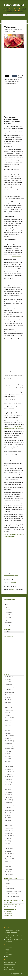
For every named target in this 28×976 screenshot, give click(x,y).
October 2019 (8, 838)
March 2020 (7, 825)
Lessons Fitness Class (9, 969)
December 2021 (8, 771)
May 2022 (7, 758)
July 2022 (7, 753)
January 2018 (8, 851)
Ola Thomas (19, 29)
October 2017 (8, 856)
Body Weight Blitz (8, 913)
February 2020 (8, 828)
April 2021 (7, 792)
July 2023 (7, 723)
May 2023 (7, 728)
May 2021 (7, 789)
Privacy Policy (8, 622)
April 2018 (7, 843)
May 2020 (7, 820)
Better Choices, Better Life (10, 906)
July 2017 (7, 864)
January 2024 (8, 712)
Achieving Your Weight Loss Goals (12, 904)
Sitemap (8, 625)
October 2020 (8, 807)
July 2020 (7, 815)
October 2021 (8, 776)
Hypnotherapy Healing (9, 967)
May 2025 (7, 682)
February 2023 (8, 735)
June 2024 (7, 699)
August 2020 (8, 812)
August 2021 (8, 782)
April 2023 (7, 730)
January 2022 (8, 769)
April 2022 (7, 761)
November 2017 (8, 853)
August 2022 (8, 751)
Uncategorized (9, 954)
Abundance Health (8, 915)
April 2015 (7, 871)
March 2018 (7, 846)
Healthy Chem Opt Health (9, 966)
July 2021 (7, 784)
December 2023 (8, 715)
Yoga (7, 956)
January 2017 (8, 866)
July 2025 (7, 679)
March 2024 (7, 707)
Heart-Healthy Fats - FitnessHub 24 (13, 939)
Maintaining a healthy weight (12, 935)
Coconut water (14, 932)
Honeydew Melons (13, 582)
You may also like (16, 256)
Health (6, 604)
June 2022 (7, 756)
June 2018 (7, 841)
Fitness (7, 607)
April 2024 (7, 705)
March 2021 (7, 794)
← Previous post (8, 575)
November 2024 (8, 687)
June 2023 (7, 725)
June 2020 (7, 817)
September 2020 (9, 810)
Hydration (7, 883)
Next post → (15, 575)
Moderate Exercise (15, 933)
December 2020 (8, 802)
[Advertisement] (14, 62)
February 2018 (8, 848)
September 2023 (9, 717)
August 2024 (8, 694)
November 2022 (8, 743)
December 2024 (8, 684)
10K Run (7, 933)
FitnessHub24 (16, 973)
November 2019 (8, 835)
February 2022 (8, 766)
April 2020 (7, 823)
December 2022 (8, 741)
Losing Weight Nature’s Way (10, 962)
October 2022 (8, 746)
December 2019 (8, 833)
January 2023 (8, 738)
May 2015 (7, 869)
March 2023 (7, 733)
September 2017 (9, 858)
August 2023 (8, 720)
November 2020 (8, 805)
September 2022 (9, 748)
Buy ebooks (8, 620)
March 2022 (7, 764)
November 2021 (8, 774)
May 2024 (7, 702)
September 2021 (9, 779)
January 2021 (8, 799)
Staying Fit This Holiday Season (12, 896)
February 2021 (8, 797)
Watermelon (17, 930)
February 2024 (8, 710)
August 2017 (8, 861)
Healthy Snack (9, 941)
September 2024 (9, 692)
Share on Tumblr (14, 76)
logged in (12, 589)
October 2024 (8, 689)
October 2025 (8, 676)
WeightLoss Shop (10, 614)
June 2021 (7, 787)
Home (6, 602)
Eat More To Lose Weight (10, 909)
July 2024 (7, 697)
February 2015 (8, 874)
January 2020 (8, 830)
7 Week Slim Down (8, 911)
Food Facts (7, 609)
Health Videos (8, 617)
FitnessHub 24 (14, 5)
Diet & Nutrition (12, 31)
